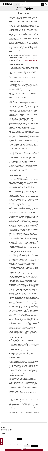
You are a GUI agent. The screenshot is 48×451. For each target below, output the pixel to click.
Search (5, 444)
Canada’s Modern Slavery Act (23, 444)
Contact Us (40, 444)
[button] (24, 450)
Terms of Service (11, 444)
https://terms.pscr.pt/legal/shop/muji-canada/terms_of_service (23, 59)
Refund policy (34, 444)
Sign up (19, 438)
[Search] (42, 4)
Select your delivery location (24, 7)
